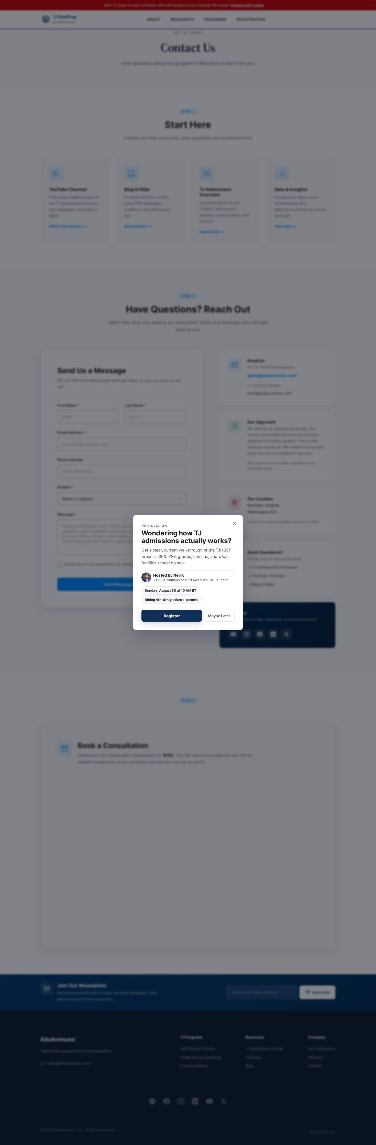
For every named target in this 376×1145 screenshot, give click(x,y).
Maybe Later (219, 616)
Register (172, 615)
